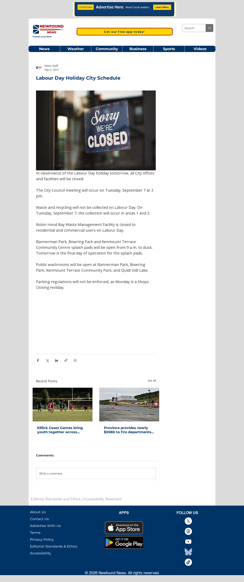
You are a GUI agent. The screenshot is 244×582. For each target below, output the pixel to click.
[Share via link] (66, 360)
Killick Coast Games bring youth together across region (60, 430)
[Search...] (209, 28)
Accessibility (40, 553)
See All (152, 380)
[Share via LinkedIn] (56, 360)
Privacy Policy (42, 539)
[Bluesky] (188, 552)
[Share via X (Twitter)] (47, 360)
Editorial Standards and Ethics (56, 499)
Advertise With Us (45, 526)
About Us (38, 512)
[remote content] (96, 317)
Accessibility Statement (102, 499)
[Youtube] (188, 541)
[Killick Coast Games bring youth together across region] (62, 404)
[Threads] (188, 531)
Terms (35, 533)
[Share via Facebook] (38, 360)
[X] (188, 521)
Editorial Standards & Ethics (53, 546)
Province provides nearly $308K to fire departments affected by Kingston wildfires (127, 430)
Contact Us (39, 519)
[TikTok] (188, 562)
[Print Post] (75, 360)
